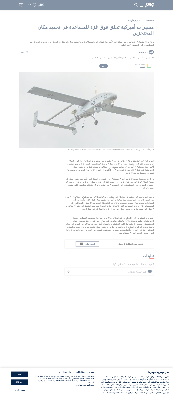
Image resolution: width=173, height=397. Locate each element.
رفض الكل (19, 382)
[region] (86, 382)
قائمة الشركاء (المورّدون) (85, 385)
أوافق (19, 374)
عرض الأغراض (19, 390)
